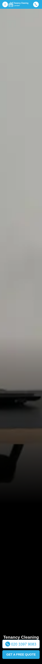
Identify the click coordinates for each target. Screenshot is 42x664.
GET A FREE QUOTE (21, 654)
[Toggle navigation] (5, 4)
